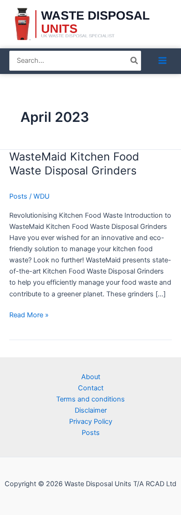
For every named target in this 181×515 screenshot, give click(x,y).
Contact (90, 388)
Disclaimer (91, 410)
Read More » (29, 314)
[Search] (135, 61)
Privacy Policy (90, 421)
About (90, 377)
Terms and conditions (90, 399)
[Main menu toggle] (162, 60)
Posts (18, 196)
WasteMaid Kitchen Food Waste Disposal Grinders (74, 164)
